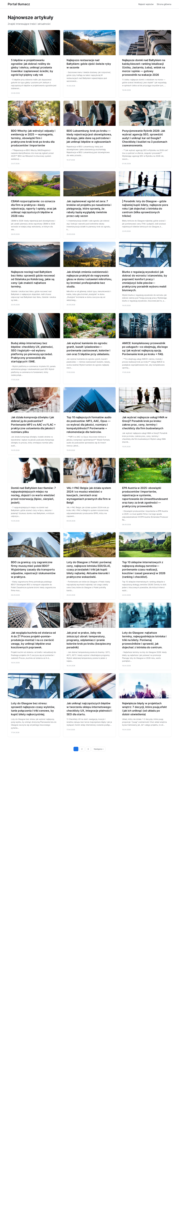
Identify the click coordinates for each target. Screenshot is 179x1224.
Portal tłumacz (19, 4)
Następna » (99, 749)
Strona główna (164, 4)
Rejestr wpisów (146, 4)
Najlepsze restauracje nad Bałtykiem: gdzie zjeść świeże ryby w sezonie (89, 64)
